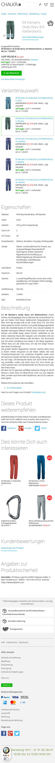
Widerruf (6, 685)
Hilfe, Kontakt (7, 652)
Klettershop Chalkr (11, 5)
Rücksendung (7, 665)
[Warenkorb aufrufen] (46, 4)
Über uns (5, 678)
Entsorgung (6, 668)
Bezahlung (5, 661)
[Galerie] (10, 39)
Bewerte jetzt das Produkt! (12, 548)
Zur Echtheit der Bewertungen (30, 39)
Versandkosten (27, 604)
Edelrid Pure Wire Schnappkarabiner (9, 523)
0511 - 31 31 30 (34, 750)
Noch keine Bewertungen (33, 37)
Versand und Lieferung (10, 657)
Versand (34, 59)
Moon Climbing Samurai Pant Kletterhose (41, 523)
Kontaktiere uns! (39, 392)
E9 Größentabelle (14, 388)
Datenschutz (11, 642)
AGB (3, 642)
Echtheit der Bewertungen (12, 672)
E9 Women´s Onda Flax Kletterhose (11, 483)
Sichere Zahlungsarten (11, 692)
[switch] (6, 758)
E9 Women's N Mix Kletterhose (38, 483)
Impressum (23, 642)
